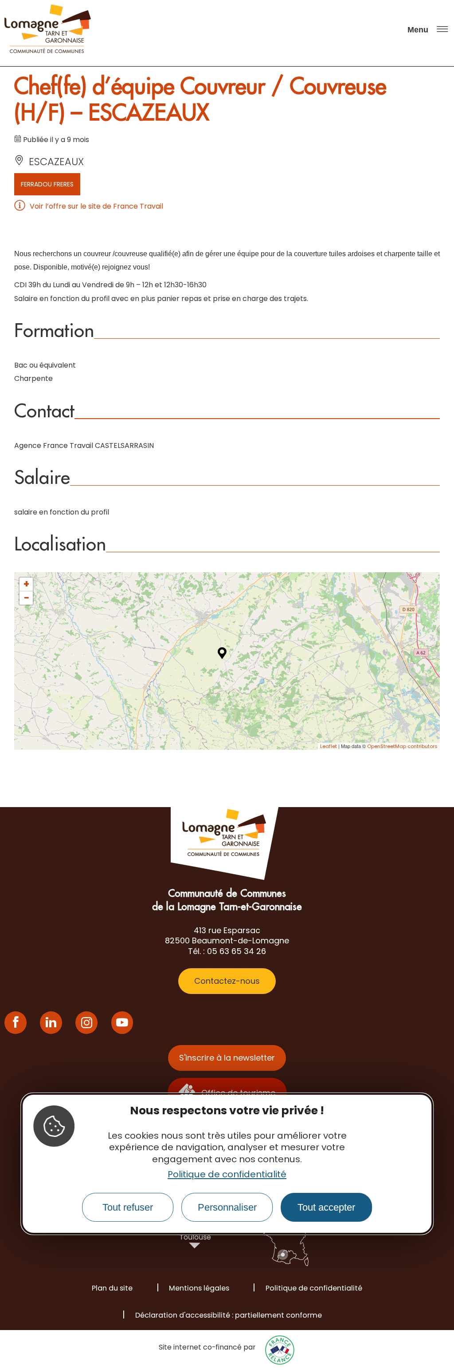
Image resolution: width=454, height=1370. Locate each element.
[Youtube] (122, 1022)
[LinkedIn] (51, 1022)
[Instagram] (86, 1022)
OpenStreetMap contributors (402, 746)
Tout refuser (127, 1207)
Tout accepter (326, 1207)
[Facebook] (15, 1022)
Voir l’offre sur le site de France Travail (96, 206)
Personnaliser (227, 1207)
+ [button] (26, 584)
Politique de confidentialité (227, 1174)
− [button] (26, 598)
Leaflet (328, 746)
